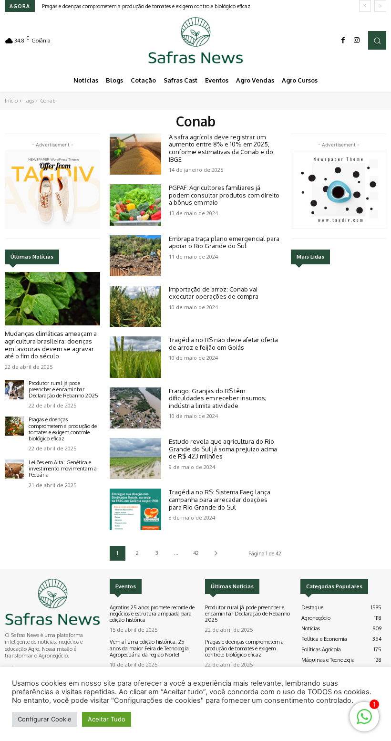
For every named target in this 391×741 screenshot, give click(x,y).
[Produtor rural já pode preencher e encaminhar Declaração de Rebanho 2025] (14, 389)
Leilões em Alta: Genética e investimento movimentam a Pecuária (63, 468)
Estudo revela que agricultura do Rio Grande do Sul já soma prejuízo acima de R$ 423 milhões (223, 449)
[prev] (365, 6)
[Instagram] (356, 40)
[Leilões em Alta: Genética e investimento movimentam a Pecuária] (14, 469)
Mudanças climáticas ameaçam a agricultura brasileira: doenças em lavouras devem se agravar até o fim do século (51, 345)
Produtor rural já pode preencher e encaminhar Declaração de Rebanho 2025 (63, 389)
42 (196, 553)
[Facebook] (343, 40)
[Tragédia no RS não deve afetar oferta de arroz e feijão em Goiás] (135, 356)
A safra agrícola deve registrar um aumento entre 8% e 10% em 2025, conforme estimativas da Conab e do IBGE (221, 148)
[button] (377, 40)
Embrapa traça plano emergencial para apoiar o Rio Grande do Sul (224, 242)
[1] (364, 722)
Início (11, 100)
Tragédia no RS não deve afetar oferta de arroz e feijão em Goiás (223, 343)
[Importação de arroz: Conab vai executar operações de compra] (135, 306)
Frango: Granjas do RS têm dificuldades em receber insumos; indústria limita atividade (218, 398)
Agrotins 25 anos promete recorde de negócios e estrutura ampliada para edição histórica (152, 613)
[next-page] (216, 553)
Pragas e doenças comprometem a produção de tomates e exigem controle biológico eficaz (146, 6)
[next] (380, 6)
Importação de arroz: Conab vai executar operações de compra (213, 293)
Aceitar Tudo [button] (106, 719)
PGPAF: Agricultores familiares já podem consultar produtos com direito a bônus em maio (224, 195)
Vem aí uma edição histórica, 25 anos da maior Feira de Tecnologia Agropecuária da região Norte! (149, 648)
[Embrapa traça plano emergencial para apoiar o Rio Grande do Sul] (135, 255)
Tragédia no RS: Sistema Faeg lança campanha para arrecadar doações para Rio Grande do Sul (219, 499)
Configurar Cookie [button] (45, 719)
